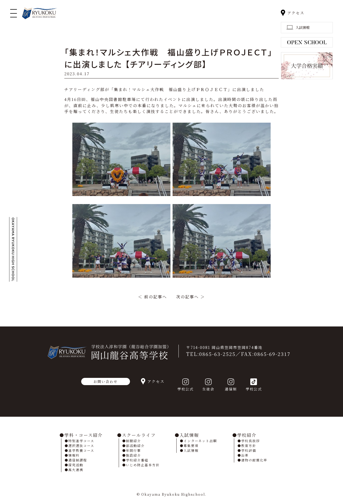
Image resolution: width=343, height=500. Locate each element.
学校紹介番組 (137, 460)
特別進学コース (81, 440)
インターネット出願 (200, 440)
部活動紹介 (135, 445)
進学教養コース (81, 450)
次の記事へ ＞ (190, 296)
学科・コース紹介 (83, 435)
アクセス (295, 13)
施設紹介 (133, 455)
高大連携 (75, 469)
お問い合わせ (106, 381)
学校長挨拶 (250, 440)
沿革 (245, 455)
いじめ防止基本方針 (143, 465)
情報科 (74, 455)
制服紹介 (133, 440)
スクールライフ (139, 435)
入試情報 (189, 435)
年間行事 (133, 450)
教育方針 (248, 445)
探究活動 (75, 465)
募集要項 (191, 445)
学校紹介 (246, 435)
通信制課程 (77, 460)
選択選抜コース (81, 445)
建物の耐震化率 (254, 460)
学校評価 (248, 450)
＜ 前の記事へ (152, 296)
